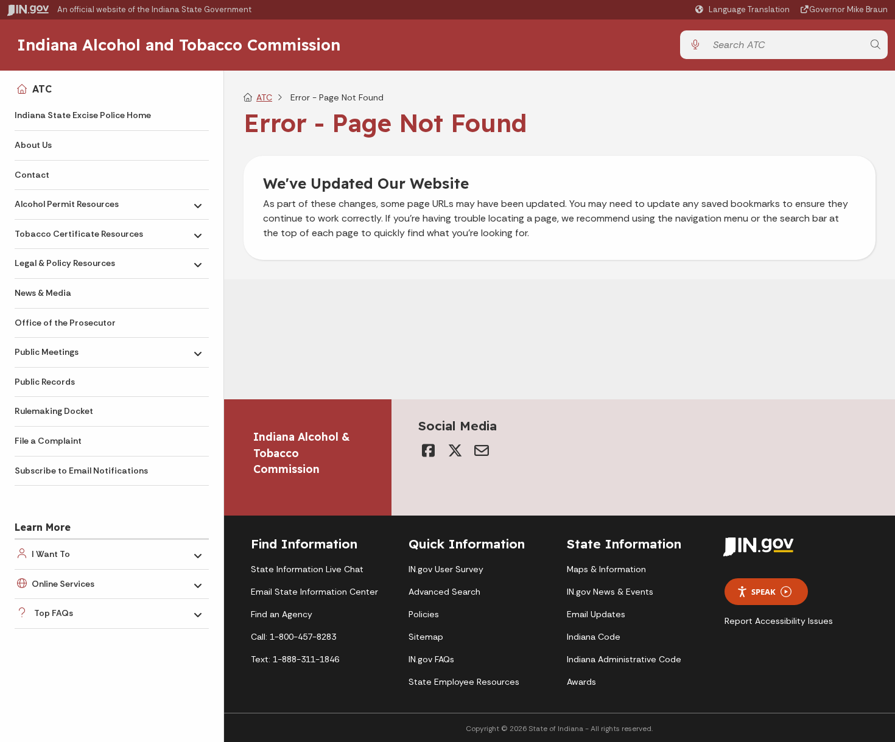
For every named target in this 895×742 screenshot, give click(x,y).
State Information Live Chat (307, 569)
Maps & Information (606, 569)
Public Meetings (47, 351)
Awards (581, 681)
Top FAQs (53, 612)
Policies (424, 614)
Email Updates (596, 614)
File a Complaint (48, 440)
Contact (32, 174)
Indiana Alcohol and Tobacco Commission (178, 44)
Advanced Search (444, 591)
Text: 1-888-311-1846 (295, 659)
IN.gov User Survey (446, 569)
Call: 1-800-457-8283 (293, 636)
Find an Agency (281, 614)
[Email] (481, 450)
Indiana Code (593, 636)
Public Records (45, 381)
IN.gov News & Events (610, 591)
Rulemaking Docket (54, 410)
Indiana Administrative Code (624, 659)
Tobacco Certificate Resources (79, 233)
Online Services (63, 583)
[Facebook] (428, 450)
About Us (33, 144)
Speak (763, 591)
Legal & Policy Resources (65, 262)
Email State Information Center (314, 591)
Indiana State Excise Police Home (83, 115)
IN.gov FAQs (431, 659)
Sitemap (426, 636)
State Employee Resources (464, 681)
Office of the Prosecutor (65, 322)
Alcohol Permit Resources (67, 203)
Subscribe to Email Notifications (81, 470)
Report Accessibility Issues (779, 620)
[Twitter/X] (455, 450)
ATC (42, 89)
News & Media (43, 292)
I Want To (51, 553)
